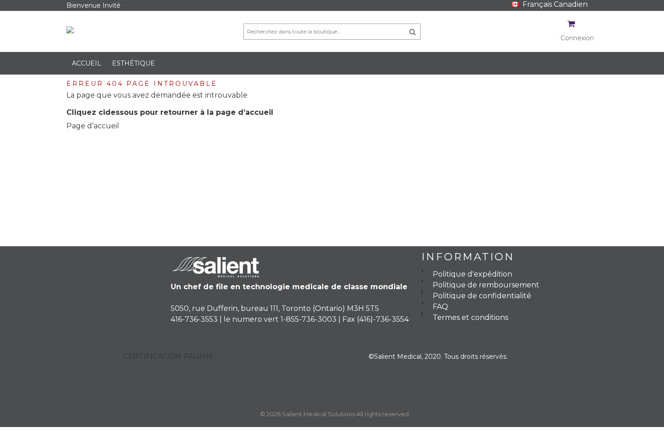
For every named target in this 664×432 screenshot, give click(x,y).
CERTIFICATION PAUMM (168, 356)
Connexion (577, 38)
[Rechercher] (413, 31)
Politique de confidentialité (482, 295)
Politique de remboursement (486, 285)
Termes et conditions (470, 317)
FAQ (440, 306)
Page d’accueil (92, 126)
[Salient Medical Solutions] (109, 31)
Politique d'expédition (472, 274)
